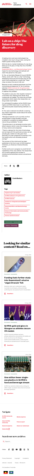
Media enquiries (21, 417)
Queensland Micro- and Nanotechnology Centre (17, 69)
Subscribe (5, 429)
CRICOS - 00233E (7, 462)
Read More (10, 293)
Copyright (17, 458)
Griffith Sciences (9, 198)
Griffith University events (7, 417)
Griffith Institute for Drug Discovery (18, 88)
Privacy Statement (7, 458)
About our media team (23, 425)
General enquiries (7, 425)
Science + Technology (11, 225)
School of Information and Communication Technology (16, 211)
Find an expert (21, 422)
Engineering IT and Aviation (12, 192)
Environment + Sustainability (13, 222)
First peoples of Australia (8, 467)
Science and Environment (12, 215)
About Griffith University (6, 421)
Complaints (26, 458)
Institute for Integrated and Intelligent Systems (15, 202)
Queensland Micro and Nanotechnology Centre (16, 207)
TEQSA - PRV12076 (20, 462)
